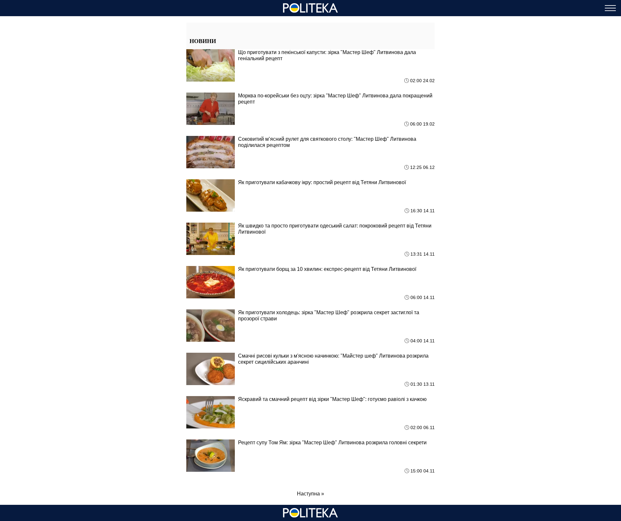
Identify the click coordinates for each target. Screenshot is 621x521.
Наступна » (310, 493)
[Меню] (610, 8)
